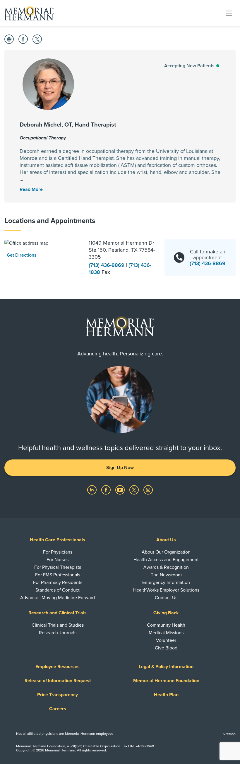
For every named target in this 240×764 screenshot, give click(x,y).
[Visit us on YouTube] (120, 489)
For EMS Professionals (57, 575)
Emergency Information (166, 582)
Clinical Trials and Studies (58, 625)
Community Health (166, 625)
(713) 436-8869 (107, 265)
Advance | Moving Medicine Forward (57, 597)
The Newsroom (166, 575)
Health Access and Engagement (166, 559)
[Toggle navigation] (229, 12)
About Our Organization (166, 552)
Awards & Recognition (166, 567)
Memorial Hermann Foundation (166, 681)
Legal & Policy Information (166, 667)
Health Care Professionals (57, 540)
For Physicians (57, 552)
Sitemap (229, 734)
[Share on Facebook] (23, 39)
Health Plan (166, 695)
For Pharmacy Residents (57, 582)
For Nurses (57, 559)
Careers (57, 709)
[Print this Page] (9, 39)
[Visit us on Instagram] (148, 489)
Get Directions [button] (22, 255)
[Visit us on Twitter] (134, 489)
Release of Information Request (58, 681)
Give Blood (166, 648)
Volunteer (166, 640)
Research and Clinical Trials (57, 613)
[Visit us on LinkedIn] (92, 489)
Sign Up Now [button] (120, 468)
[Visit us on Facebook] (106, 489)
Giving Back (166, 613)
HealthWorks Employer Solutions (166, 590)
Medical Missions (166, 632)
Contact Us (166, 597)
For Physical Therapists (57, 567)
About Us (166, 540)
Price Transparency (57, 695)
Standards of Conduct (57, 590)
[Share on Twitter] (37, 39)
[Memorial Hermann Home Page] (29, 13)
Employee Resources (57, 667)
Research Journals (57, 632)
